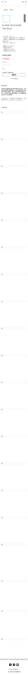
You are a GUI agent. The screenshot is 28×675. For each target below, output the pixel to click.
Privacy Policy (24, 659)
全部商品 (6, 9)
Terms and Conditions (14, 659)
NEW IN (11, 9)
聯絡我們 (14, 74)
